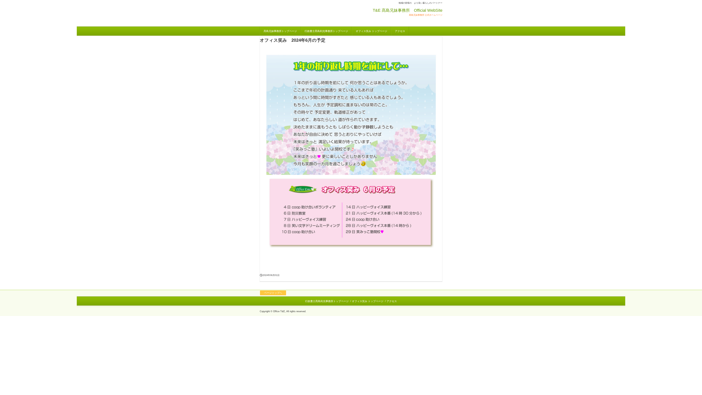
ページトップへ (273, 292)
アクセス (400, 31)
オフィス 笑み (281, 14)
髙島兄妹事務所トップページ (280, 31)
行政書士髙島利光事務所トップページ (326, 31)
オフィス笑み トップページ (371, 31)
